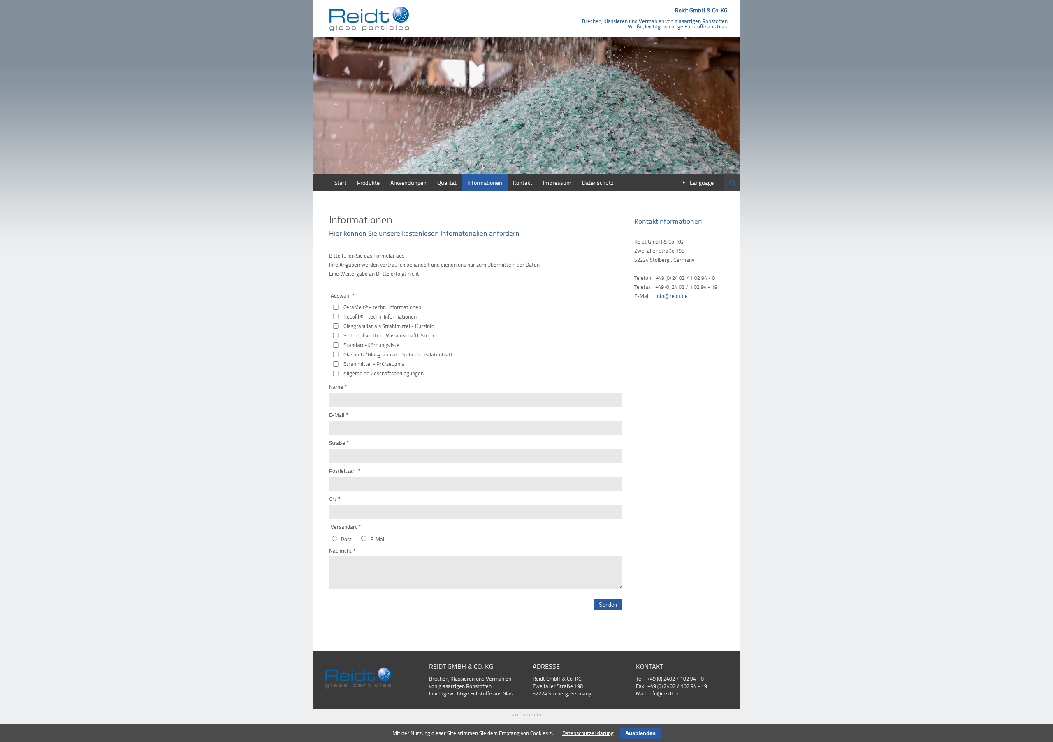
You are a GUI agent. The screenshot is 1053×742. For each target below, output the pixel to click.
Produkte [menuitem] (368, 182)
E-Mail (338, 415)
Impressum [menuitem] (557, 182)
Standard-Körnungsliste (371, 345)
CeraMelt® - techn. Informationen (382, 307)
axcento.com (526, 714)
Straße (339, 443)
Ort (335, 498)
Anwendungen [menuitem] (408, 182)
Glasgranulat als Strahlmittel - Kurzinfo (388, 326)
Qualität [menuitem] (447, 182)
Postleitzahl (345, 471)
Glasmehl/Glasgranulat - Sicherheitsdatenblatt (398, 354)
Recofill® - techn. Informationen (380, 316)
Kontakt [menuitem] (522, 182)
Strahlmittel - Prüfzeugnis (373, 364)
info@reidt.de (672, 296)
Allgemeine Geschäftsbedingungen (383, 373)
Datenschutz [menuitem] (598, 182)
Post (346, 539)
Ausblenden (640, 733)
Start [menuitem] (340, 182)
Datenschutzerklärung (588, 733)
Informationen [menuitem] (484, 182)
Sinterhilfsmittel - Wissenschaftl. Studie (389, 335)
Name (338, 387)
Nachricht (342, 550)
